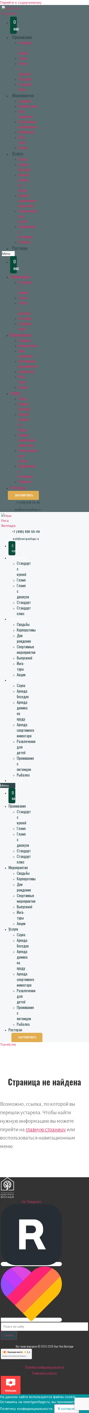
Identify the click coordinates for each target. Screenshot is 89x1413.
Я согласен (67, 1409)
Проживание (22, 37)
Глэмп (22, 58)
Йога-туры (22, 140)
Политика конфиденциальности (44, 1367)
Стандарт (25, 78)
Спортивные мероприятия (27, 124)
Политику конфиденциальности (26, 1409)
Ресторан (20, 248)
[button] (8, 253)
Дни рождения (25, 114)
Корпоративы (27, 106)
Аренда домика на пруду (22, 710)
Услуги (17, 153)
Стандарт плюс (25, 87)
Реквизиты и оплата (44, 1373)
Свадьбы (24, 100)
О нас (15, 25)
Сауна (22, 159)
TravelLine (8, 1044)
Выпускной (26, 131)
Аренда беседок (24, 167)
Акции (22, 147)
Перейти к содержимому (21, 2)
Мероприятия (23, 95)
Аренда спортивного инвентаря (27, 200)
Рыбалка (24, 242)
